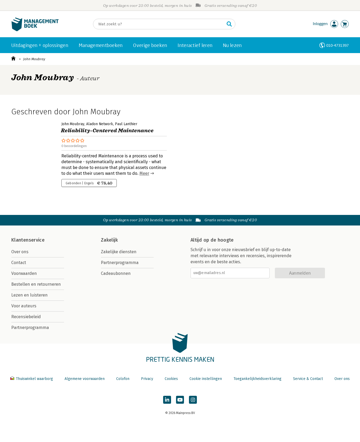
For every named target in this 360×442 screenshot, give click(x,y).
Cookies (171, 379)
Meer (144, 173)
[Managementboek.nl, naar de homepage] (35, 30)
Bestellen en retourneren (36, 284)
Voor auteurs (23, 305)
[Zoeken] (229, 24)
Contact (18, 262)
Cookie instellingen (205, 379)
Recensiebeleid (26, 316)
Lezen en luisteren (29, 295)
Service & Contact (308, 379)
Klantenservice (28, 240)
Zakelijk (109, 240)
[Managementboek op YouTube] (180, 400)
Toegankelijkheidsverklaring (257, 379)
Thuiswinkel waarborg (34, 379)
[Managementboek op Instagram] (193, 400)
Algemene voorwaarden (85, 379)
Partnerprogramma (30, 327)
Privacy (147, 379)
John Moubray (34, 59)
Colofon (122, 379)
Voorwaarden (24, 273)
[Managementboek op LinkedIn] (167, 400)
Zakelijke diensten (119, 251)
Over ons (19, 251)
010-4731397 (337, 45)
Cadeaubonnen (116, 273)
